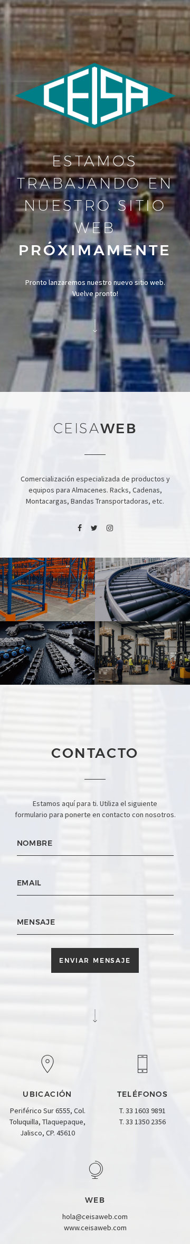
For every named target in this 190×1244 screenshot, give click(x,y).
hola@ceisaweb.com (95, 1216)
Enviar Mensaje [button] (94, 960)
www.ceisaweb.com (95, 1227)
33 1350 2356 (146, 1121)
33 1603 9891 (146, 1110)
